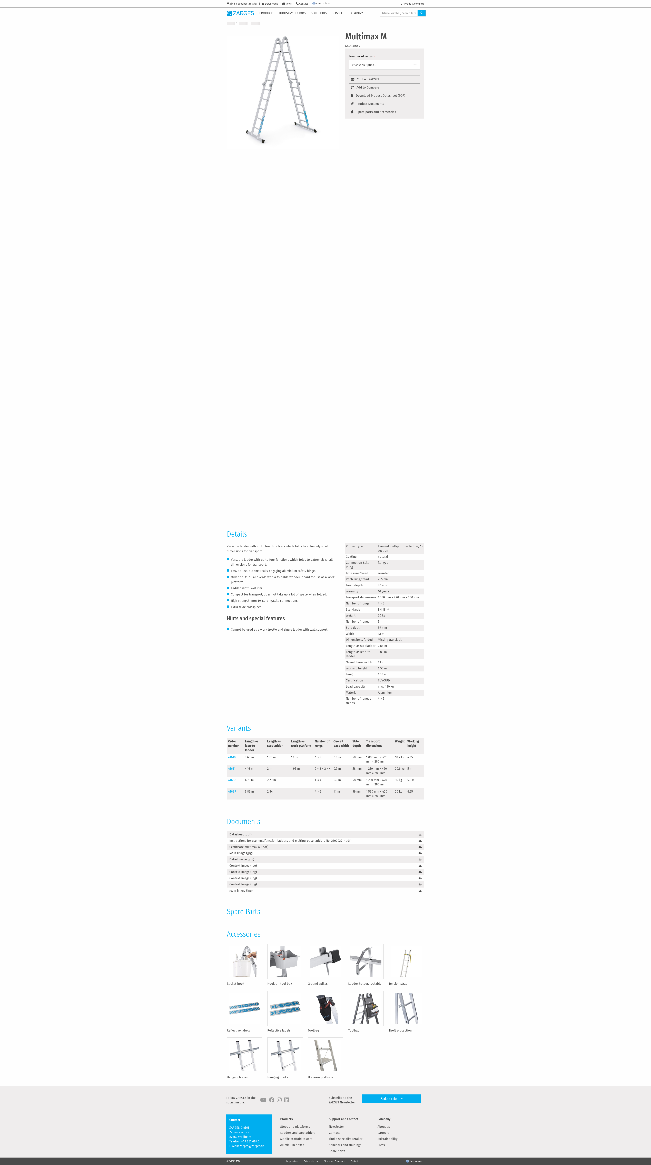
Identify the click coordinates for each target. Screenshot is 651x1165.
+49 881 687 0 (250, 1141)
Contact (303, 3)
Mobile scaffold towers (296, 1139)
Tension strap (398, 984)
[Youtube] (263, 1100)
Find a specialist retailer (243, 3)
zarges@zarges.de (252, 1146)
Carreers (383, 1133)
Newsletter (336, 1127)
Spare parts (337, 1151)
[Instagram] (279, 1100)
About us (384, 1127)
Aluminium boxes (292, 1145)
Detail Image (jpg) (241, 859)
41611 (231, 769)
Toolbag (313, 1030)
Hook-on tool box (279, 984)
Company (384, 1119)
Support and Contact (343, 1119)
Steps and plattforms (295, 1127)
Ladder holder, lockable (364, 984)
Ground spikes (318, 984)
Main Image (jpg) (241, 853)
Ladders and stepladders (297, 1133)
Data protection (311, 1161)
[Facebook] (271, 1100)
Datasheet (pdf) (240, 834)
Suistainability (388, 1139)
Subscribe (389, 1098)
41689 (232, 791)
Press (381, 1145)
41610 (232, 757)
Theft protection (400, 1030)
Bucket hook (235, 984)
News (288, 3)
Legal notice (292, 1161)
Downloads (271, 3)
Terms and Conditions (334, 1161)
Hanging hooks (237, 1077)
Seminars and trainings (345, 1145)
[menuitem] (267, 13)
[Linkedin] (286, 1100)
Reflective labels (238, 1030)
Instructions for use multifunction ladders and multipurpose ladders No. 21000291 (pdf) (290, 841)
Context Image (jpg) (243, 866)
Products (286, 1119)
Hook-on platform (320, 1077)
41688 (232, 780)
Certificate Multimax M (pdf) (248, 847)
